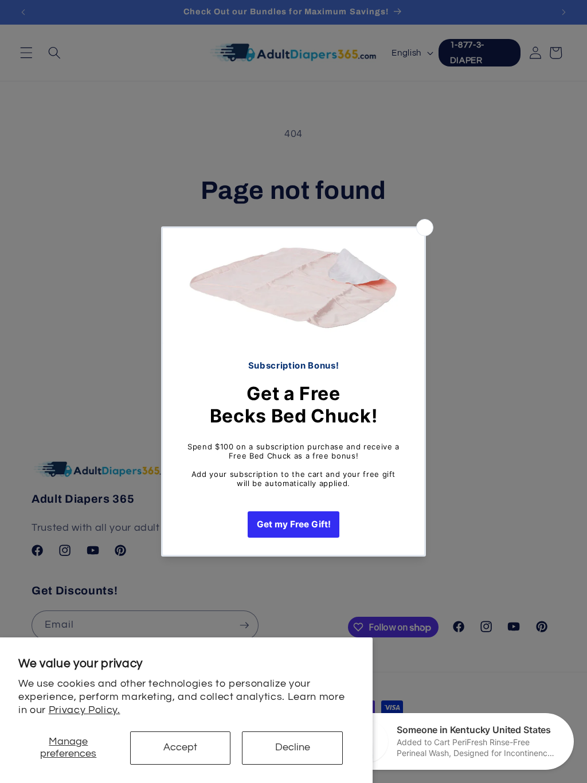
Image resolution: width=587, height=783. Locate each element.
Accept (180, 747)
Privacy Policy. (84, 710)
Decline (292, 747)
